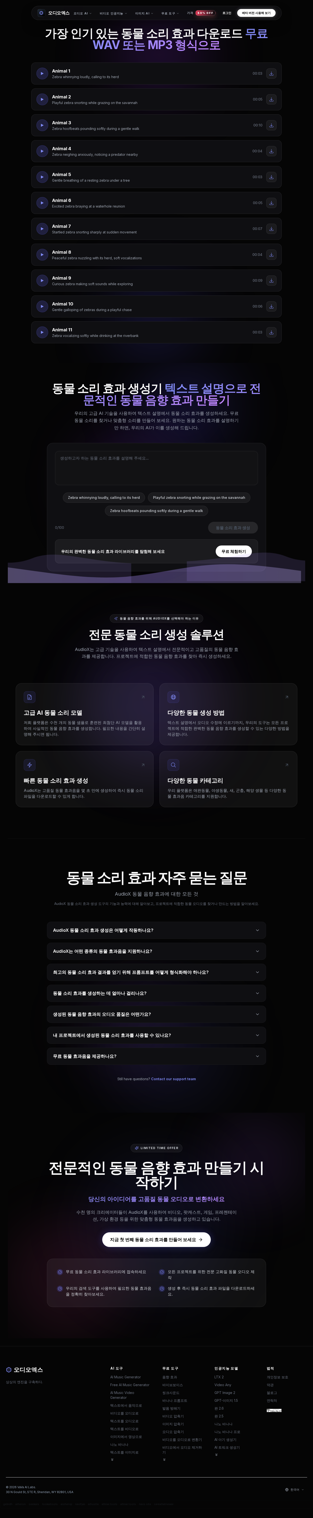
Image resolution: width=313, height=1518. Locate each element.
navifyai (80, 1504)
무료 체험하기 (234, 551)
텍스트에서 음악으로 (126, 1405)
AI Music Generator (125, 1377)
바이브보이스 (172, 1385)
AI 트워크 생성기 (227, 1447)
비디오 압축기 (173, 1416)
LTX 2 (219, 1377)
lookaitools (50, 1504)
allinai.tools (109, 1504)
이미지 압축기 (173, 1424)
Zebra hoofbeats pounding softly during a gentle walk (156, 511)
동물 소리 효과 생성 (233, 527)
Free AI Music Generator (129, 1385)
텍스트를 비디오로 (124, 1429)
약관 (270, 1385)
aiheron (20, 1504)
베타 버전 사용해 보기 (256, 13)
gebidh (7, 1504)
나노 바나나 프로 (227, 1432)
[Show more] (112, 1460)
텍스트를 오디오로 (124, 1421)
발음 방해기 (171, 1408)
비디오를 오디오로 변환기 (182, 1439)
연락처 (272, 1400)
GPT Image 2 (224, 1393)
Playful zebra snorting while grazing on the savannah (199, 497)
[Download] (271, 73)
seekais (34, 1504)
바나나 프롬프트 (174, 1400)
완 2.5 (219, 1416)
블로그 (272, 1393)
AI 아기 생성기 (225, 1439)
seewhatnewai (163, 1504)
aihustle (93, 1504)
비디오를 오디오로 (124, 1413)
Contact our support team (173, 1079)
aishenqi (66, 1504)
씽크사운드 (170, 1393)
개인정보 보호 (277, 1377)
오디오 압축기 (173, 1432)
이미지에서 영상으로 (126, 1436)
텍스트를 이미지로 (124, 1452)
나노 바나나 (119, 1444)
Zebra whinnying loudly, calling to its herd (104, 497)
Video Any (222, 1385)
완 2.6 (219, 1408)
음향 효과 (169, 1377)
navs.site (145, 1504)
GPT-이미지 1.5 (226, 1400)
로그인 (227, 13)
